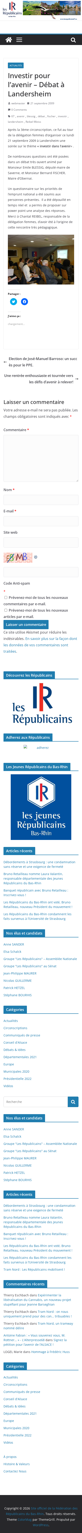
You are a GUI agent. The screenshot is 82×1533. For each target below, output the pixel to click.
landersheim (15, 122)
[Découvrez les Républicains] (41, 704)
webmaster (18, 103)
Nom (9, 489)
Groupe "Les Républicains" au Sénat (29, 966)
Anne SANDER (13, 944)
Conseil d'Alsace (15, 1042)
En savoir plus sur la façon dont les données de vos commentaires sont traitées (40, 645)
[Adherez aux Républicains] (41, 750)
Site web (10, 532)
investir (62, 116)
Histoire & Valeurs (16, 1464)
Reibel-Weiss (33, 122)
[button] (41, 260)
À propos (10, 1457)
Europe (8, 1064)
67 (12, 116)
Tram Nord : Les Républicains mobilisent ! (34, 1269)
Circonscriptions (15, 1028)
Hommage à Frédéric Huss (50, 1352)
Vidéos (8, 1086)
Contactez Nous (14, 1471)
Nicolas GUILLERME (17, 980)
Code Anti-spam (16, 583)
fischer (51, 116)
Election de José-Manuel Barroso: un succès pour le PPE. (43, 361)
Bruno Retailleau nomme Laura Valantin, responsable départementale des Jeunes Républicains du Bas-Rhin (33, 878)
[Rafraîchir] (35, 555)
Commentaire (16, 429)
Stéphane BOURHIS (17, 995)
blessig (31, 116)
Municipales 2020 (16, 1071)
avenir (20, 116)
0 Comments (19, 110)
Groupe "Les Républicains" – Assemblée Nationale (40, 959)
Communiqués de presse (21, 1035)
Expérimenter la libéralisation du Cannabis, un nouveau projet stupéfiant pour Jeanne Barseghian (37, 1299)
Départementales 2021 (20, 1057)
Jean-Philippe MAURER (20, 973)
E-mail (9, 511)
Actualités (16, 65)
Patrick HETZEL (14, 988)
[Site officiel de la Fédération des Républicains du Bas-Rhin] (41, 3)
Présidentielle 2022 (17, 1079)
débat (41, 116)
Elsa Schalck (12, 951)
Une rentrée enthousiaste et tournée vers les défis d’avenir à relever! (38, 378)
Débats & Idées (14, 1050)
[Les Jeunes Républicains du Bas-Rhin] (41, 807)
